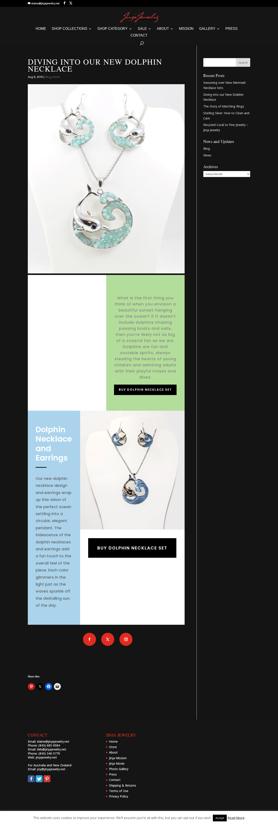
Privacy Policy (118, 796)
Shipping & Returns (122, 785)
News (56, 77)
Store (113, 747)
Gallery (207, 28)
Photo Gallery (118, 769)
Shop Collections (69, 28)
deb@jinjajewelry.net (51, 749)
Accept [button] (219, 818)
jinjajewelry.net (46, 757)
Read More (236, 818)
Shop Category (112, 28)
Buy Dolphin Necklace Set (145, 389)
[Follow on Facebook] (89, 639)
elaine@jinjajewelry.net (53, 741)
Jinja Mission (118, 758)
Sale (142, 28)
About (163, 28)
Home (41, 28)
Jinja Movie (116, 763)
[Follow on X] (107, 639)
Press (231, 28)
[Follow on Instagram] (125, 639)
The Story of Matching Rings (223, 106)
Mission (186, 28)
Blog (48, 77)
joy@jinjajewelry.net (51, 769)
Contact (139, 35)
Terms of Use (118, 791)
